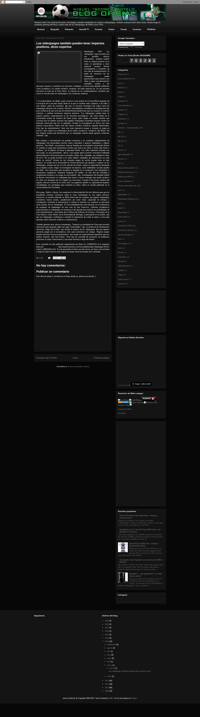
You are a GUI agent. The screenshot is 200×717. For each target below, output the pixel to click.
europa (121, 123)
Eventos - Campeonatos (128, 128)
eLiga (120, 96)
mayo (109, 658)
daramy (121, 87)
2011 (107, 684)
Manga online (124, 405)
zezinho (121, 283)
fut (119, 145)
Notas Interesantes (126, 168)
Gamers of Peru (125, 409)
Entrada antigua (101, 358)
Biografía (55, 29)
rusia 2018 (122, 217)
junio (109, 655)
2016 (107, 631)
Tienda (123, 29)
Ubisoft (121, 261)
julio (109, 651)
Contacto (137, 29)
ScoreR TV (84, 29)
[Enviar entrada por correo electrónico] (49, 258)
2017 (107, 628)
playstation (122, 194)
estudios (121, 119)
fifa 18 (120, 136)
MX (119, 163)
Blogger (134, 698)
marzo (110, 665)
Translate (138, 47)
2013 (107, 641)
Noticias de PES (125, 177)
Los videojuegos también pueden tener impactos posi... (130, 671)
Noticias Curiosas (125, 172)
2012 (107, 681)
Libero (120, 150)
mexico (121, 159)
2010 (107, 688)
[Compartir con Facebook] (62, 258)
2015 (107, 635)
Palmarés (69, 29)
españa (121, 110)
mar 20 (112, 668)
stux (119, 239)
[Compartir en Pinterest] (64, 258)
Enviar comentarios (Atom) (78, 366)
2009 (107, 691)
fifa (119, 132)
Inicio (75, 358)
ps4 (119, 203)
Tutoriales (122, 257)
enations (121, 101)
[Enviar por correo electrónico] (54, 258)
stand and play (124, 235)
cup (119, 83)
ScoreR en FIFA (125, 226)
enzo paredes (124, 105)
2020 (107, 621)
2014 (107, 638)
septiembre (111, 644)
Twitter (111, 29)
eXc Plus (121, 413)
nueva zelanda (124, 181)
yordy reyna (123, 279)
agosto (110, 648)
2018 (107, 624)
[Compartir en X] (59, 258)
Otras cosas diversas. (127, 186)
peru (120, 190)
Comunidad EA (124, 79)
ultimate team (124, 266)
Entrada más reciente (46, 358)
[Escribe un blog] (56, 258)
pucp (120, 208)
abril (109, 662)
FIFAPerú (151, 29)
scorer (120, 221)
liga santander (124, 154)
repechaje (122, 212)
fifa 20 (120, 141)
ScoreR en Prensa (126, 230)
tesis (120, 248)
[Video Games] (136, 402)
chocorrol (122, 74)
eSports (121, 114)
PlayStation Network (126, 199)
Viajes (120, 275)
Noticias (41, 29)
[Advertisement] (73, 345)
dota (120, 92)
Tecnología (122, 243)
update (121, 270)
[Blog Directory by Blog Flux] (123, 402)
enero (109, 676)
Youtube (98, 29)
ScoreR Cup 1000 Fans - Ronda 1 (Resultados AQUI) (144, 544)
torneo (121, 252)
